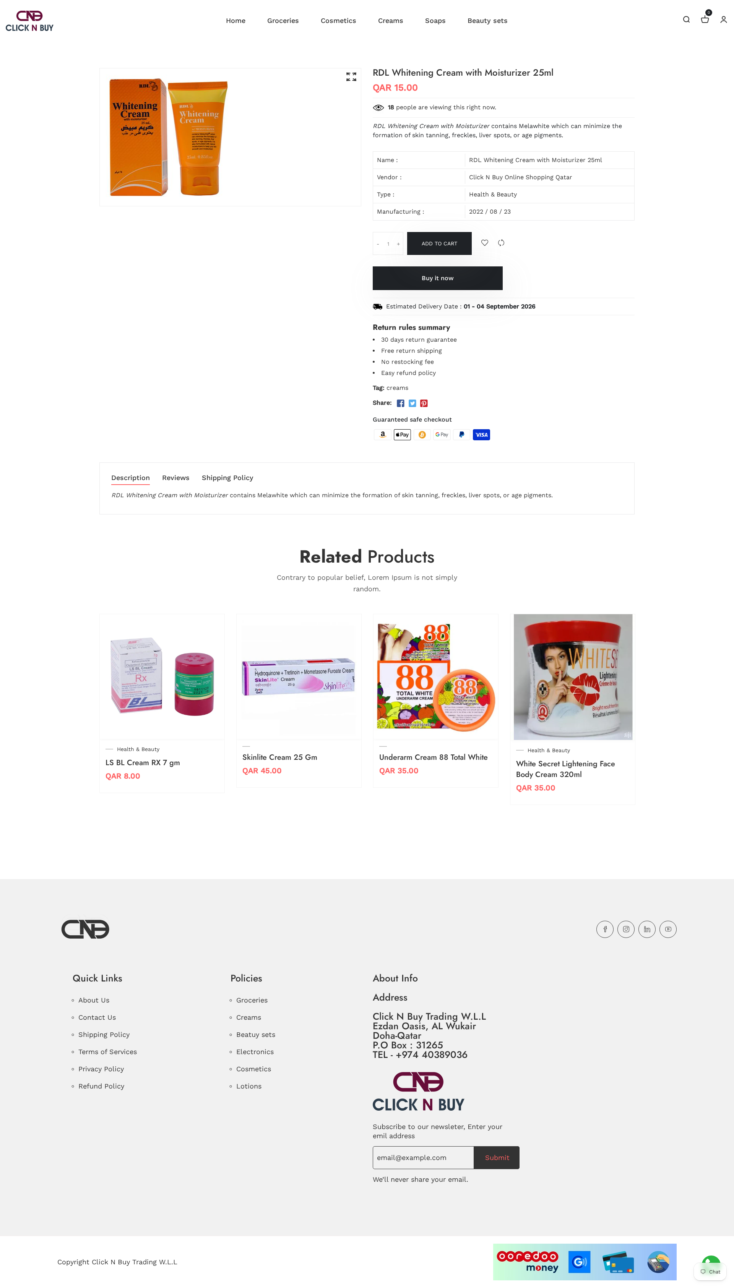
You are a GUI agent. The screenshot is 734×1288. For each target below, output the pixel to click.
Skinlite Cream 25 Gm (279, 757)
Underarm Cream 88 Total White (433, 757)
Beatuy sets (255, 1034)
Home (235, 20)
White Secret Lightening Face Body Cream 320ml (565, 769)
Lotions (248, 1086)
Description (130, 478)
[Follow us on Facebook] (400, 403)
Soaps (435, 20)
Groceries (283, 20)
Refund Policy (101, 1086)
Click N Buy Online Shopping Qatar (520, 177)
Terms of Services (107, 1052)
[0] (705, 20)
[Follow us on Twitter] (412, 403)
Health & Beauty (493, 194)
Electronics (255, 1052)
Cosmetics (338, 20)
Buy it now (438, 278)
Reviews (176, 478)
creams (397, 387)
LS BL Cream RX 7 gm (143, 762)
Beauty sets (488, 20)
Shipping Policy (227, 478)
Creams (390, 20)
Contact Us (97, 1017)
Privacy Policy (101, 1069)
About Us (93, 1000)
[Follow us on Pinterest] (424, 403)
